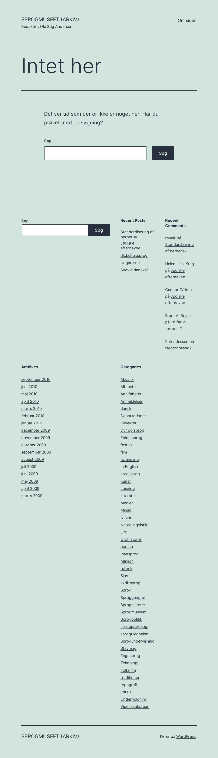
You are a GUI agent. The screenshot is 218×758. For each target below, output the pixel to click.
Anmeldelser (131, 401)
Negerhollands (178, 348)
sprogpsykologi (134, 626)
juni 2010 (29, 386)
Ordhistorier (131, 539)
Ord (123, 532)
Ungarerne (130, 262)
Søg (25, 221)
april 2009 (30, 488)
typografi (128, 685)
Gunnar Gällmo (178, 289)
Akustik (127, 379)
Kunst (125, 481)
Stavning (128, 648)
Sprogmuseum (133, 612)
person (126, 546)
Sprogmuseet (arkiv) (50, 19)
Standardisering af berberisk (137, 234)
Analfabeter (131, 394)
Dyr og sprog (132, 430)
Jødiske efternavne (130, 245)
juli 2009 (28, 466)
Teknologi (129, 663)
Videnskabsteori (134, 706)
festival (126, 445)
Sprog (125, 590)
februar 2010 (32, 416)
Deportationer (133, 416)
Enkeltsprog (131, 437)
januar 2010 (31, 423)
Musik (125, 510)
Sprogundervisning (137, 641)
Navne (126, 517)
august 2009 (32, 459)
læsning (127, 488)
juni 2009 (29, 474)
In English (129, 466)
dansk (125, 408)
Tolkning (128, 670)
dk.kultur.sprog (134, 255)
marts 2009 (31, 495)
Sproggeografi (133, 597)
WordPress (186, 736)
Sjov (124, 575)
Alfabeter (128, 386)
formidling (129, 459)
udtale (126, 692)
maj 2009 (29, 481)
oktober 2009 (33, 445)
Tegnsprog (130, 655)
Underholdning (133, 699)
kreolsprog (130, 474)
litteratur (128, 495)
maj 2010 (29, 394)
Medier (126, 503)
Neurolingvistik (133, 525)
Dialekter (128, 423)
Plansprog (129, 554)
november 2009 (35, 437)
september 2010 (35, 379)
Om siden (187, 20)
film (123, 452)
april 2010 (30, 401)
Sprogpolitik (131, 619)
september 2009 (36, 452)
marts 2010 (31, 408)
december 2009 (35, 430)
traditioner (129, 677)
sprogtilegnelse (134, 634)
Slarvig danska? (134, 270)
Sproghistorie (132, 605)
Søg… (49, 141)
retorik (126, 568)
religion (127, 561)
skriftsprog (130, 583)
